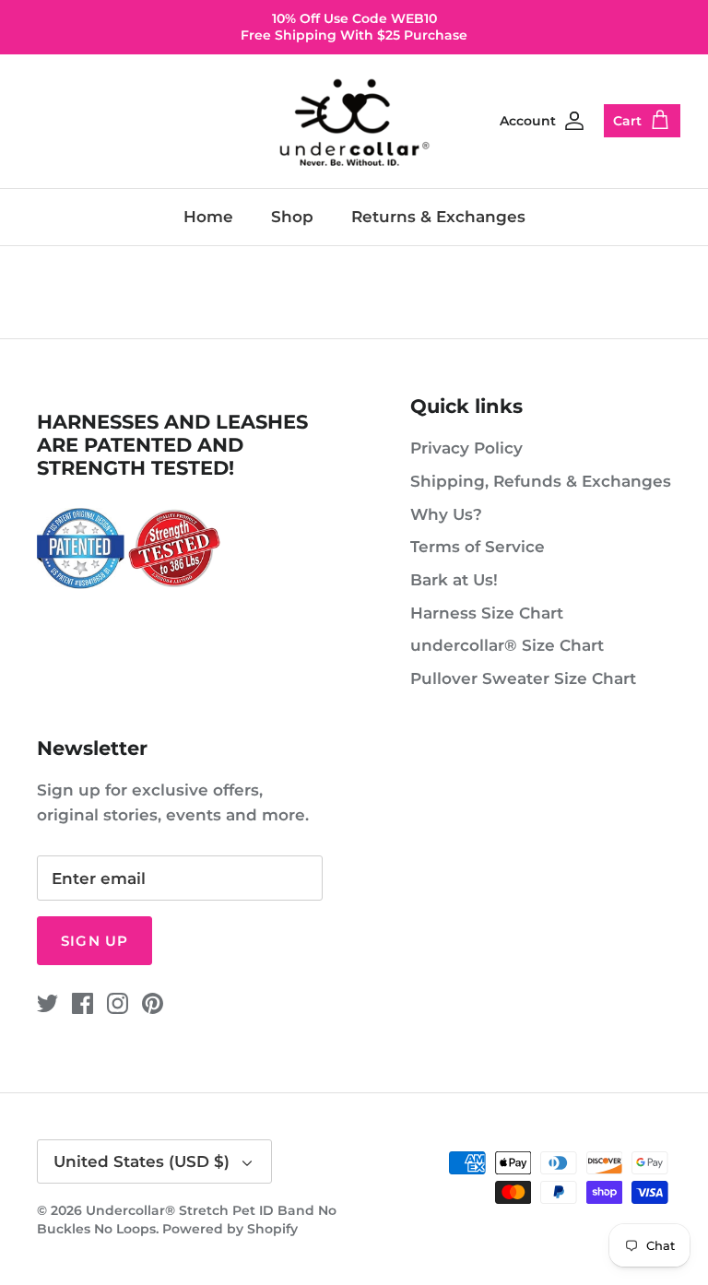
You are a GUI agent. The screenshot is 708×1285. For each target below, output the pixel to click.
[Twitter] (47, 1003)
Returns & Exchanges (438, 216)
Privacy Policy (466, 448)
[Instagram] (117, 1003)
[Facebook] (82, 1003)
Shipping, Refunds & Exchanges (540, 481)
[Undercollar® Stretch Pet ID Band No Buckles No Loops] (354, 121)
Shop (292, 216)
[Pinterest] (152, 1003)
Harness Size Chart (486, 613)
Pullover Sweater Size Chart (523, 678)
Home (208, 216)
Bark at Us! (454, 580)
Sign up (94, 940)
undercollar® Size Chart (507, 645)
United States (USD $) (141, 1161)
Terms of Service (477, 546)
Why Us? (446, 514)
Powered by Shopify (230, 1228)
